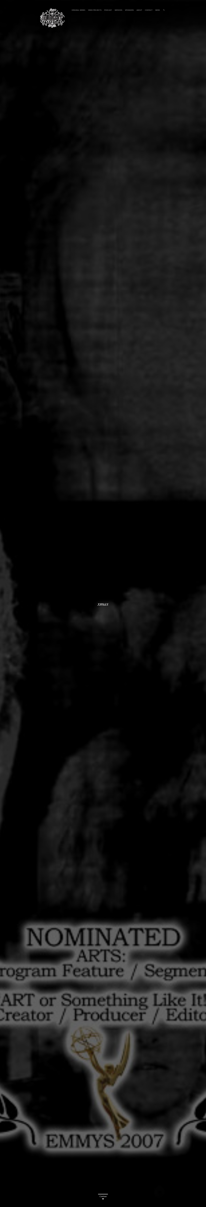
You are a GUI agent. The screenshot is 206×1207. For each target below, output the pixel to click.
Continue (103, 1196)
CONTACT (148, 10)
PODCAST (108, 10)
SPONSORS (129, 10)
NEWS (157, 10)
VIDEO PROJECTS (94, 10)
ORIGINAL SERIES (78, 10)
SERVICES (118, 10)
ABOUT (139, 10)
